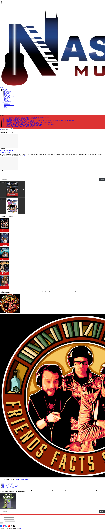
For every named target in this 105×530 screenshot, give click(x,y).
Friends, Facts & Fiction (22, 478)
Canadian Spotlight (7, 101)
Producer (5, 99)
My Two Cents (7, 95)
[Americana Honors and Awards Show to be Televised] (9, 168)
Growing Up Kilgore (8, 92)
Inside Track (6, 93)
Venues (5, 112)
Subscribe (102, 178)
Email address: (2, 519)
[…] (24, 154)
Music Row (4, 102)
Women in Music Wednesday (9, 96)
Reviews (3, 108)
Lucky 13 (6, 94)
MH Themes (22, 527)
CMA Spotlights (7, 104)
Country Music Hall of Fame (9, 105)
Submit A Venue (7, 113)
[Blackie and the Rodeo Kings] (9, 146)
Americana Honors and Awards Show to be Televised (12, 171)
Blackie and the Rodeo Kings (6, 149)
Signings (5, 107)
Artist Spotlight (7, 97)
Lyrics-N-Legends (7, 91)
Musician (6, 98)
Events (3, 109)
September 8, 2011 (3, 151)
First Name (2, 515)
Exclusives (4, 90)
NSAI (5, 106)
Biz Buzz (6, 103)
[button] (7, 482)
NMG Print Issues (5, 89)
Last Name (2, 517)
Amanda (8, 151)
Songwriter (6, 100)
